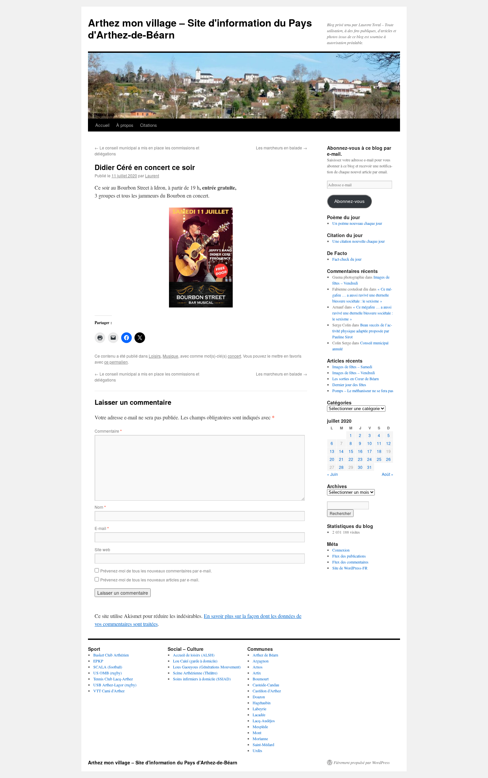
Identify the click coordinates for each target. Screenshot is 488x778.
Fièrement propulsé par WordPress (362, 762)
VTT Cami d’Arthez (108, 690)
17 (369, 451)
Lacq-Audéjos (264, 720)
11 (379, 443)
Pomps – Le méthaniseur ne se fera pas (362, 390)
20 (332, 459)
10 (369, 443)
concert (234, 356)
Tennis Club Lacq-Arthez (113, 678)
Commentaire (108, 431)
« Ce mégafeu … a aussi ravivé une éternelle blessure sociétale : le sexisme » (362, 294)
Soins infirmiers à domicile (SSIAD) (202, 678)
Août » (387, 474)
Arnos (258, 666)
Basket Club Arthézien (111, 654)
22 (351, 459)
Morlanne (260, 738)
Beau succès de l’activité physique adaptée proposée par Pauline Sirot (362, 330)
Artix (257, 672)
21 (341, 459)
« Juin (332, 474)
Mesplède (260, 726)
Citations (148, 125)
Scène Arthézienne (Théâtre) (195, 672)
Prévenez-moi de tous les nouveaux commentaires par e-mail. (156, 570)
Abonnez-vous (349, 201)
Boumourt (261, 678)
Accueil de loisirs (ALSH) (193, 654)
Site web (102, 549)
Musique (170, 356)
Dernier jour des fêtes (349, 384)
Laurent (152, 175)
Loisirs (155, 356)
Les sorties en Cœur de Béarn (355, 378)
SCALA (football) (107, 666)
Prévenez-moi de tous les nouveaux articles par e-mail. (149, 579)
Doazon (259, 696)
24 (369, 459)
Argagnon (261, 660)
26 (388, 459)
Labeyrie (259, 708)
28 (341, 467)
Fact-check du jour (347, 259)
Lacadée (259, 714)
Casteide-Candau (266, 684)
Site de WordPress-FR (349, 567)
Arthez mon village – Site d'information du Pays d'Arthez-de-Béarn (200, 28)
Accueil (102, 125)
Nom (100, 507)
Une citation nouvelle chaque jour (358, 241)
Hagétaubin (262, 702)
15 (351, 451)
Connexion (341, 550)
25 (379, 459)
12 (388, 443)
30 (360, 467)
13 (332, 451)
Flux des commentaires (350, 561)
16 (360, 451)
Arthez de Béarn (265, 654)
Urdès (257, 750)
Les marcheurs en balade (281, 147)
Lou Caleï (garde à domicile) (195, 660)
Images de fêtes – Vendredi (353, 372)
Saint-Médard (263, 744)
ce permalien (116, 362)
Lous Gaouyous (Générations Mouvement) (207, 666)
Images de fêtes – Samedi (352, 366)
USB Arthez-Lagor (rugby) (114, 684)
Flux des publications (349, 556)
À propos (124, 125)
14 (341, 451)
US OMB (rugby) (107, 672)
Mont (257, 732)
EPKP (98, 660)
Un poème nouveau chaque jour (357, 223)
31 (369, 467)
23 (360, 459)
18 (379, 451)
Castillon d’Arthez (267, 690)
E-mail (102, 528)
